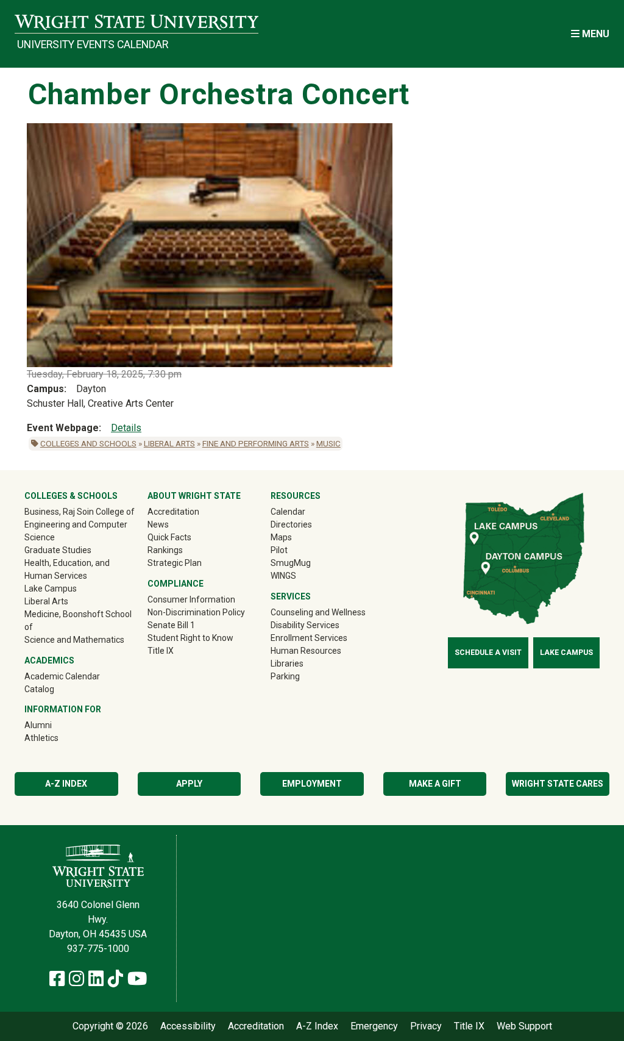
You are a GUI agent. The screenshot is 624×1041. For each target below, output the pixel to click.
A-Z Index (66, 784)
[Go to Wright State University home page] (136, 22)
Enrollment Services (309, 638)
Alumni (55, 725)
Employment (312, 784)
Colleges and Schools (88, 443)
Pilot (279, 550)
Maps (281, 537)
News (158, 524)
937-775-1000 (98, 948)
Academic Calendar (62, 676)
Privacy (426, 1026)
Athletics (58, 737)
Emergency (374, 1026)
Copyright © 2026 (110, 1026)
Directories (291, 524)
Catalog (39, 689)
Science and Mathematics (74, 640)
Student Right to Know (190, 638)
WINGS (283, 576)
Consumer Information (191, 599)
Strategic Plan (174, 563)
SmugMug (308, 562)
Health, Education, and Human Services (67, 569)
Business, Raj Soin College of (79, 512)
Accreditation (173, 512)
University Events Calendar (92, 44)
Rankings (165, 550)
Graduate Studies (57, 550)
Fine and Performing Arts (255, 443)
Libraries (287, 663)
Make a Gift (435, 784)
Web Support (524, 1026)
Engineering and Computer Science (75, 531)
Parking (285, 676)
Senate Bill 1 (171, 625)
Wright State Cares (557, 784)
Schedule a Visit (488, 652)
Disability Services (305, 625)
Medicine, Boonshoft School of (78, 620)
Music (328, 443)
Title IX (160, 651)
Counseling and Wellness (318, 612)
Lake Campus (50, 588)
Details (126, 428)
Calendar (288, 512)
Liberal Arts (169, 443)
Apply (189, 784)
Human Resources (306, 651)
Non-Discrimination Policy (196, 612)
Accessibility (188, 1026)
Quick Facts (169, 537)
